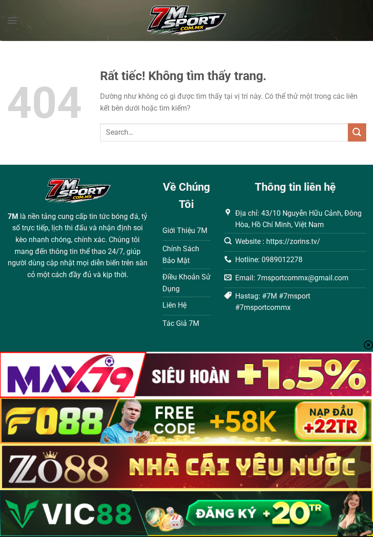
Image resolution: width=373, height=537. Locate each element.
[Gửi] (357, 132)
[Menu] (12, 20)
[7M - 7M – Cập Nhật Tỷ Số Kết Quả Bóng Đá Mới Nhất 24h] (186, 20)
